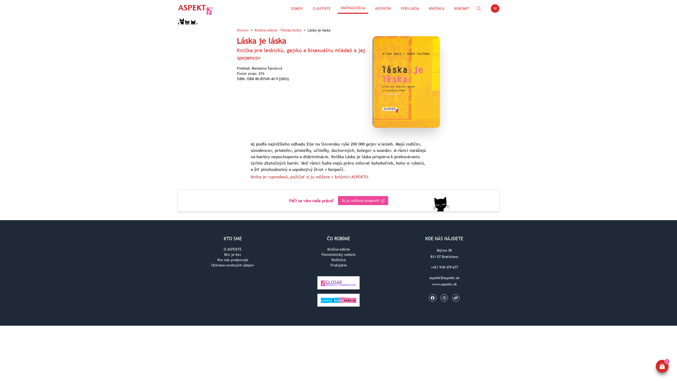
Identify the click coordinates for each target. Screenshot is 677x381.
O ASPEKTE (233, 249)
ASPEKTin (383, 8)
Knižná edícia (353, 8)
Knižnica (436, 8)
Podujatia (410, 8)
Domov (297, 8)
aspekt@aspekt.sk (444, 277)
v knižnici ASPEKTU (349, 177)
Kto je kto (232, 254)
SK (496, 9)
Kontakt (461, 8)
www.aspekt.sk (444, 284)
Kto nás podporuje (232, 259)
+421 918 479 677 (444, 267)
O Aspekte (322, 8)
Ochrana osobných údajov (232, 265)
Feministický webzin (339, 254)
